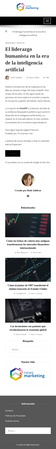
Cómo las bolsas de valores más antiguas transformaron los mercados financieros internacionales (28, 244)
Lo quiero (12, 153)
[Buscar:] (28, 348)
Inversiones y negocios (15, 43)
